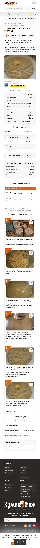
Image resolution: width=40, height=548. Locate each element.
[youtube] (34, 525)
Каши (19, 23)
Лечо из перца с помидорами (27, 18)
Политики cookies (25, 496)
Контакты (7, 490)
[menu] (34, 2)
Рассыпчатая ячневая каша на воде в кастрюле (16, 435)
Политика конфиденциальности (26, 485)
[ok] (25, 525)
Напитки (23, 473)
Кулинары (8, 484)
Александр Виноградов (17, 85)
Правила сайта (25, 494)
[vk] (29, 525)
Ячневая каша (14, 432)
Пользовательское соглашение (26, 490)
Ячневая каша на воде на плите (12, 430)
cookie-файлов (25, 539)
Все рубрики (24, 476)
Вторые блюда (12, 23)
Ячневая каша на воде (28, 430)
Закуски (23, 470)
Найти (33, 8)
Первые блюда (22, 14)
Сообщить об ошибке (18, 35)
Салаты (11, 14)
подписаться (30, 519)
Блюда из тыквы (12, 18)
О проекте (8, 487)
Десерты (23, 467)
